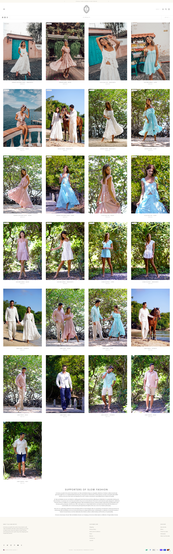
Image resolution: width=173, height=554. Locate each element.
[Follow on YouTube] (18, 545)
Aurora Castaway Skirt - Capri (65, 215)
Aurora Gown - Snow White (107, 148)
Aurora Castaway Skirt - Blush (23, 215)
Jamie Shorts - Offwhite (108, 415)
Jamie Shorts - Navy (22, 481)
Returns (91, 536)
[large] (2, 17)
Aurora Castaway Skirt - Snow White (22, 82)
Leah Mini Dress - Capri (150, 82)
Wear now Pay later (165, 536)
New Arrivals (163, 527)
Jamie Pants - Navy (65, 415)
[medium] (5, 17)
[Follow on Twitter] (7, 545)
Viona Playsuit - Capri (108, 282)
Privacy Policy (92, 529)
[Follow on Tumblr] (21, 545)
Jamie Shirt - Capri (107, 348)
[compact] (7, 17)
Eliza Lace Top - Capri (150, 215)
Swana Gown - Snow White (65, 148)
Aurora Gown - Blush (65, 82)
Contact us (92, 538)
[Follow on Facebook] (4, 545)
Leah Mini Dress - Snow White (65, 282)
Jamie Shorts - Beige (150, 415)
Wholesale (162, 533)
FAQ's (90, 533)
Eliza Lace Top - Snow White (108, 82)
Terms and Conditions (94, 531)
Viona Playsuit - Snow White (150, 282)
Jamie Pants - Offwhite (150, 348)
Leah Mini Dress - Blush (22, 282)
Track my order (164, 531)
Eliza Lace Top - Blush (108, 215)
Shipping (91, 527)
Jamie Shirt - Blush (65, 348)
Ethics (161, 529)
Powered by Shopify (89, 549)
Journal (91, 540)
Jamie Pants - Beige (22, 415)
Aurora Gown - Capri (150, 148)
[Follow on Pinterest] (14, 545)
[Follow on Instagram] (11, 545)
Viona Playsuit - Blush (22, 148)
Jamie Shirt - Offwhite (22, 348)
